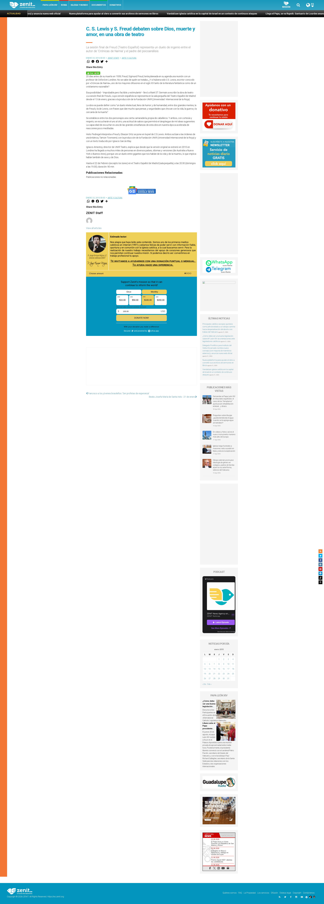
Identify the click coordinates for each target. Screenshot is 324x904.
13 (210, 669)
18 (233, 669)
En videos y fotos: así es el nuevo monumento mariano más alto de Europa (224, 434)
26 (205, 678)
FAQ (240, 893)
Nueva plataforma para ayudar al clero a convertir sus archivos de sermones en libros (218, 362)
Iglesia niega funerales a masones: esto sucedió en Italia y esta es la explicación (224, 448)
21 (214, 674)
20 (210, 674)
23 (224, 674)
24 (228, 674)
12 (205, 669)
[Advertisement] (141, 368)
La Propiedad (250, 893)
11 (233, 664)
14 (214, 669)
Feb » (209, 684)
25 (233, 674)
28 (214, 678)
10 (228, 664)
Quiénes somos (230, 893)
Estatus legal (285, 893)
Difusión (274, 893)
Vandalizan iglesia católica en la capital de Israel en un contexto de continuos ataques (121, 13)
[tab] (211, 835)
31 (228, 678)
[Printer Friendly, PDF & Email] (93, 73)
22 (219, 674)
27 (210, 678)
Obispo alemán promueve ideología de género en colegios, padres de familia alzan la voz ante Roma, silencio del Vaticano (223, 465)
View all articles (94, 228)
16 (224, 669)
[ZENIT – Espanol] (25, 5)
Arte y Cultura (129, 58)
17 (228, 669)
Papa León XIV (50, 5)
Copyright (297, 893)
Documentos (99, 5)
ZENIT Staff (113, 58)
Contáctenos (309, 893)
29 (219, 678)
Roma (64, 5)
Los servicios (263, 893)
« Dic (204, 684)
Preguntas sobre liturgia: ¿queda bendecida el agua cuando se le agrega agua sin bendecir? (223, 419)
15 (219, 669)
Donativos (115, 5)
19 (205, 674)
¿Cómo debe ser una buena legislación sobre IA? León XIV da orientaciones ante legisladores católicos (218, 338)
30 (224, 678)
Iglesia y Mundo (79, 5)
